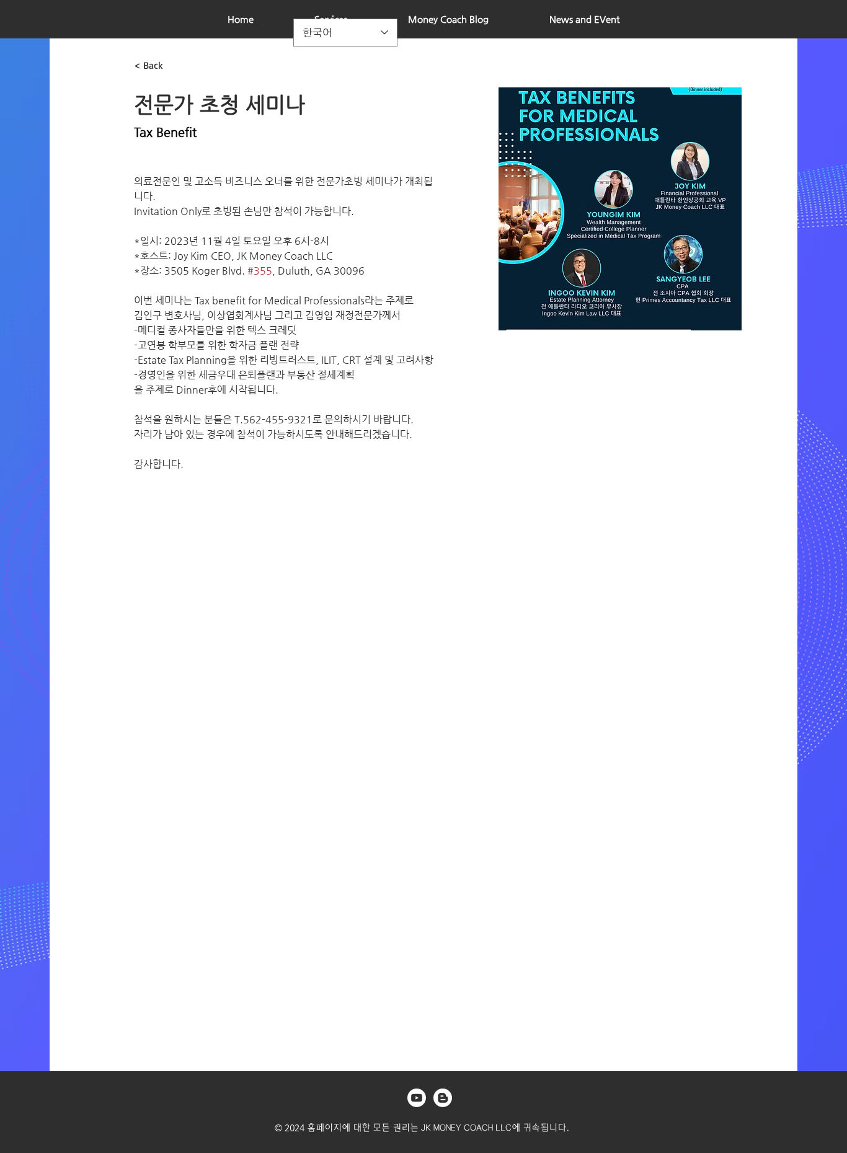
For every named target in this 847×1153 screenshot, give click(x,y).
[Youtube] (416, 1098)
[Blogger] (442, 1098)
